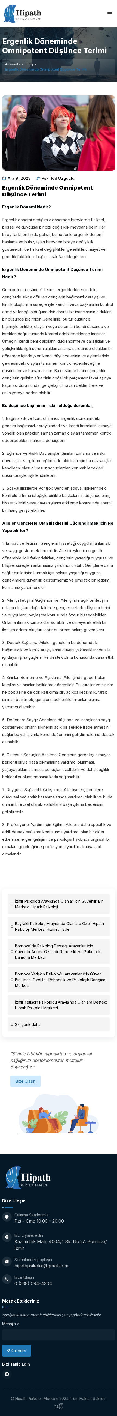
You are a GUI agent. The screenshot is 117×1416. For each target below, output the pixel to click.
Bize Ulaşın (25, 1081)
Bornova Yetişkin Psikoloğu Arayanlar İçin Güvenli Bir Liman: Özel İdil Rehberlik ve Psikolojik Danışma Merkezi (60, 980)
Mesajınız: (11, 1323)
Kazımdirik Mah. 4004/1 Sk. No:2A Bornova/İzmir (60, 1245)
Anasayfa (12, 64)
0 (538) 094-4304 (33, 1283)
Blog (29, 64)
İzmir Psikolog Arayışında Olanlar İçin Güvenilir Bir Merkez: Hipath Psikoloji (59, 904)
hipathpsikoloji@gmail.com (41, 1265)
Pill (58, 1407)
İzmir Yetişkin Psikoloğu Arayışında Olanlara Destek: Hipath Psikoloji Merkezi (61, 1005)
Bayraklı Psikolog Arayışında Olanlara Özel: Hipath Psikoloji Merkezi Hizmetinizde (59, 926)
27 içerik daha (28, 1024)
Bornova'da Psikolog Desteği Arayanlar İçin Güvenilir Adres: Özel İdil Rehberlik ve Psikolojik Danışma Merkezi (58, 952)
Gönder (18, 1350)
